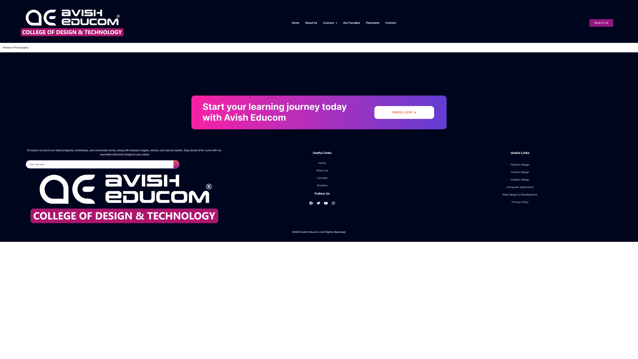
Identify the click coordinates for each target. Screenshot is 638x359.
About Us (311, 22)
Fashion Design (520, 164)
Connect (390, 22)
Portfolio (322, 185)
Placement (372, 22)
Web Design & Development (519, 194)
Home (295, 22)
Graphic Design (520, 179)
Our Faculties (351, 22)
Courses (328, 22)
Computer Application (520, 187)
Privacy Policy (520, 202)
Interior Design (520, 172)
